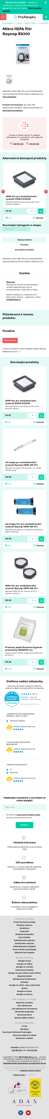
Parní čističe (24, 937)
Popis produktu (24, 240)
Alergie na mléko (24, 964)
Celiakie (24, 982)
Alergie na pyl (24, 961)
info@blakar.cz (13, 299)
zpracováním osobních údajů (28, 815)
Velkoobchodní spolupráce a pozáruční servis (24, 1063)
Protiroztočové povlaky (24, 922)
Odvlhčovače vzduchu (24, 940)
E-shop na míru (19, 1075)
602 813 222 (18, 144)
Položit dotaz (10, 340)
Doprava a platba (24, 1003)
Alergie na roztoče (24, 967)
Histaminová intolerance (24, 979)
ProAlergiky (8, 23)
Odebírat (24, 825)
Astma (24, 988)
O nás (24, 1026)
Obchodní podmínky (24, 1012)
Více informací (9, 97)
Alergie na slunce (24, 994)
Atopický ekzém (24, 976)
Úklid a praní (30, 23)
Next (46, 192)
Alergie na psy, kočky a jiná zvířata (24, 973)
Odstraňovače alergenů (24, 946)
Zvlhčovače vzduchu (24, 943)
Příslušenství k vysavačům (16, 229)
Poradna (24, 245)
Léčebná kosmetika (24, 934)
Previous (3, 192)
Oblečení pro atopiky (25, 952)
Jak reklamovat (24, 1005)
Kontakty (24, 1029)
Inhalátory (24, 928)
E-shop (19, 23)
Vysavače (43, 23)
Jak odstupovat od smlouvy (24, 1009)
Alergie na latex (24, 991)
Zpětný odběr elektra (25, 1018)
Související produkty (24, 250)
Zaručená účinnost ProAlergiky (17, 1032)
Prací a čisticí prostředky (24, 949)
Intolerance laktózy (24, 970)
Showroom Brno (24, 1015)
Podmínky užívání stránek (30, 1070)
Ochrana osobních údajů (24, 1035)
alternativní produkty (13, 110)
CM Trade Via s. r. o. (28, 1057)
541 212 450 (34, 144)
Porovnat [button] (39, 218)
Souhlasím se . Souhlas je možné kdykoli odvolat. (23, 816)
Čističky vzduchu (24, 925)
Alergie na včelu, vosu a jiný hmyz (24, 985)
